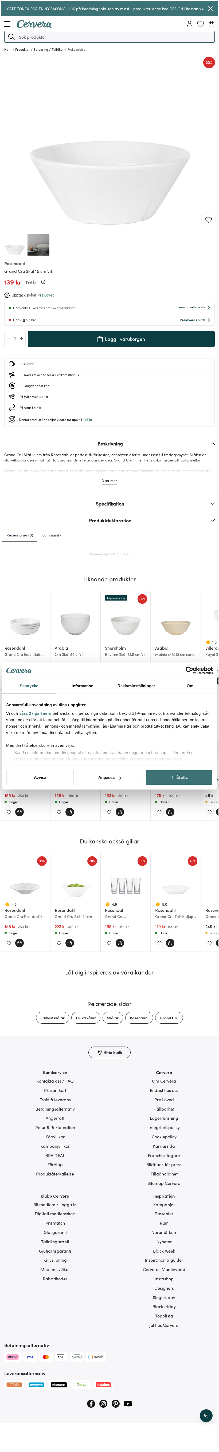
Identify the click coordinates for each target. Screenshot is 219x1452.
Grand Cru (169, 1017)
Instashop (164, 1278)
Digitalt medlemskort (55, 1213)
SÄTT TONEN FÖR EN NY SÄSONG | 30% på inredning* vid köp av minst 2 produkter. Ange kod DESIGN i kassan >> (105, 8)
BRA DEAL (55, 1155)
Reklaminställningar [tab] (136, 686)
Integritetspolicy (164, 1127)
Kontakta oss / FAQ (55, 1081)
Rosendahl (139, 1017)
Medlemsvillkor (55, 1269)
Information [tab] (82, 686)
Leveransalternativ (191, 307)
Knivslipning (55, 1260)
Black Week (164, 1251)
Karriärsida (164, 1146)
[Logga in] (189, 24)
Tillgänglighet (164, 1174)
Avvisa (40, 777)
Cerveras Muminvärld (164, 1269)
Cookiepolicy (164, 1136)
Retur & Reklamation (55, 1127)
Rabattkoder (55, 1278)
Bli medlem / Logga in (55, 1204)
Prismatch (55, 1223)
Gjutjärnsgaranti (55, 1251)
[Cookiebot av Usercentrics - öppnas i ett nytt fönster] (189, 670)
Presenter (164, 1213)
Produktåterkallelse (55, 1174)
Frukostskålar (53, 1017)
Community (51, 535)
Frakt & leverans (55, 1099)
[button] (11, 36)
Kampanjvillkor (55, 1146)
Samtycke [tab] (29, 686)
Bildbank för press (164, 1164)
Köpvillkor (55, 1136)
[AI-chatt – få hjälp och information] (206, 1415)
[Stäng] (210, 8)
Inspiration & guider (164, 1260)
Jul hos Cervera (164, 1325)
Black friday (164, 1306)
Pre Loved (164, 1099)
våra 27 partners (35, 713)
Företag (55, 1164)
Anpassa (106, 777)
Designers (164, 1288)
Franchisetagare (164, 1155)
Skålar (113, 1017)
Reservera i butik (192, 319)
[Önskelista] (200, 24)
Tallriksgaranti (55, 1241)
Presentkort (55, 1090)
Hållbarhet (164, 1109)
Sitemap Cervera (164, 1183)
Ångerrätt (55, 1118)
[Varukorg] (211, 24)
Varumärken (164, 1232)
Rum (164, 1223)
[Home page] (34, 26)
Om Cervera (164, 1081)
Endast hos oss (164, 1090)
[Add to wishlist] (208, 219)
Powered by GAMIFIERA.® (109, 553)
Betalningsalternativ (55, 1109)
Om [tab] (190, 686)
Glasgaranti (55, 1232)
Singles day (164, 1297)
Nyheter (164, 1241)
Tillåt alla (179, 777)
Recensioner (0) (19, 535)
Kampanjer (164, 1204)
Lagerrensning (164, 1118)
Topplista (164, 1316)
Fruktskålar (86, 1017)
